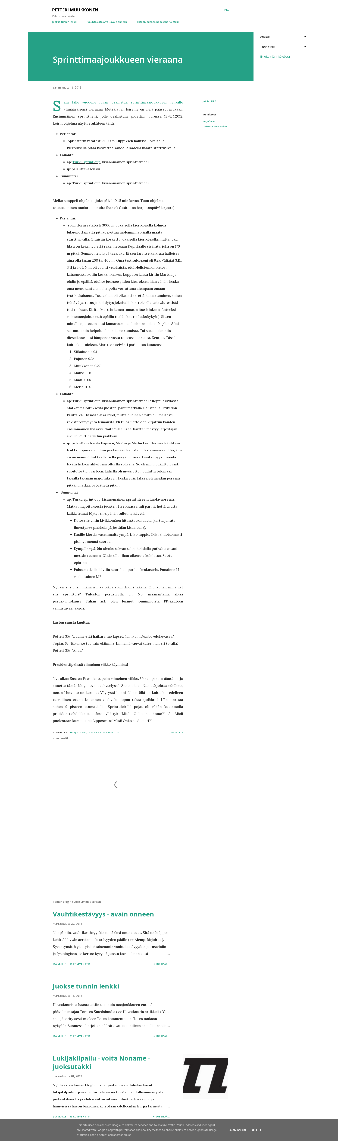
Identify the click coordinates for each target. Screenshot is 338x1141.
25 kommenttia (80, 1036)
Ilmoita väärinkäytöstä (275, 57)
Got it (256, 1130)
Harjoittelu (208, 121)
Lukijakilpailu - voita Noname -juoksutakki (101, 1062)
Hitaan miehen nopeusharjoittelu (158, 22)
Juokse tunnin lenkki (64, 22)
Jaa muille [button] (209, 101)
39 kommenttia (80, 1116)
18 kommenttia (80, 964)
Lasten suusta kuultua (214, 126)
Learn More (236, 1130)
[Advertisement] (112, 856)
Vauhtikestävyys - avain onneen (107, 22)
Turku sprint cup (87, 162)
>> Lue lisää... (161, 964)
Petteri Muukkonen (75, 10)
